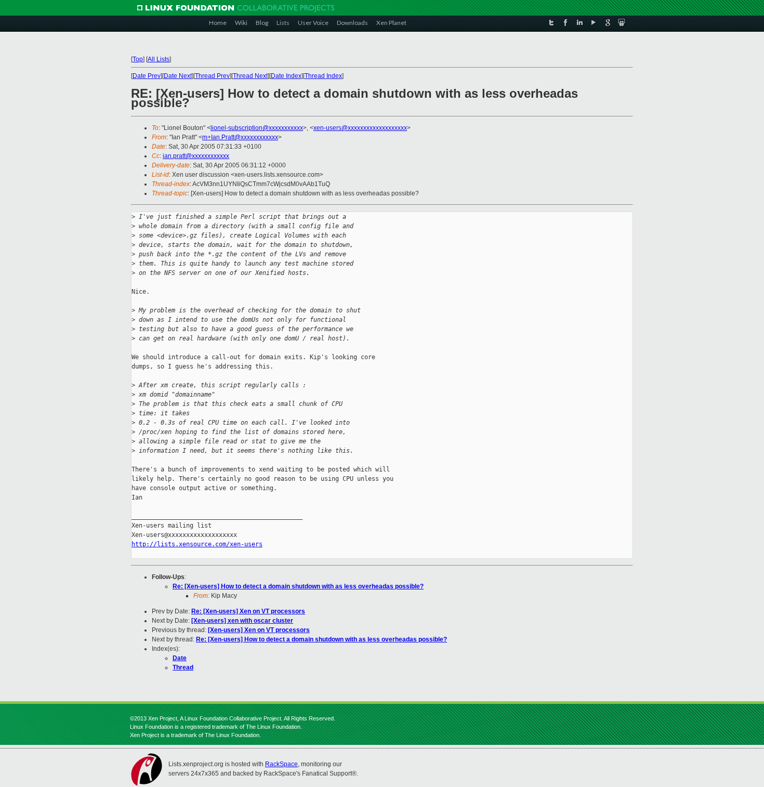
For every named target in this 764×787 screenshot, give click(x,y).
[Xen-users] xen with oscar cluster (242, 620)
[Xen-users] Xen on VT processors (259, 630)
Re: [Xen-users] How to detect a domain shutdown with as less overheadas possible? (298, 586)
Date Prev (147, 76)
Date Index (286, 76)
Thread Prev (212, 76)
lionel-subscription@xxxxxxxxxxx (256, 128)
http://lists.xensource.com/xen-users (196, 544)
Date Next (178, 76)
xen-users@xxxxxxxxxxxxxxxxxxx (360, 128)
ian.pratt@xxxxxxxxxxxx (196, 156)
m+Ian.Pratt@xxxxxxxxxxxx (240, 137)
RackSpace (281, 764)
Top (138, 59)
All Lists (158, 59)
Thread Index (323, 76)
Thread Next (250, 76)
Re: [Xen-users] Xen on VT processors (248, 611)
